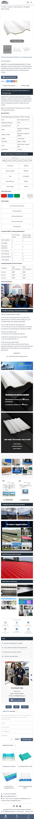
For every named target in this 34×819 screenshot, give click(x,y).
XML (32, 811)
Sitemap (27, 811)
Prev (8, 707)
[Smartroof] (5, 4)
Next (16, 707)
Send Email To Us (10, 77)
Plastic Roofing (18, 7)
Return (25, 707)
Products (10, 7)
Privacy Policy (20, 811)
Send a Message (18, 700)
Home (4, 7)
